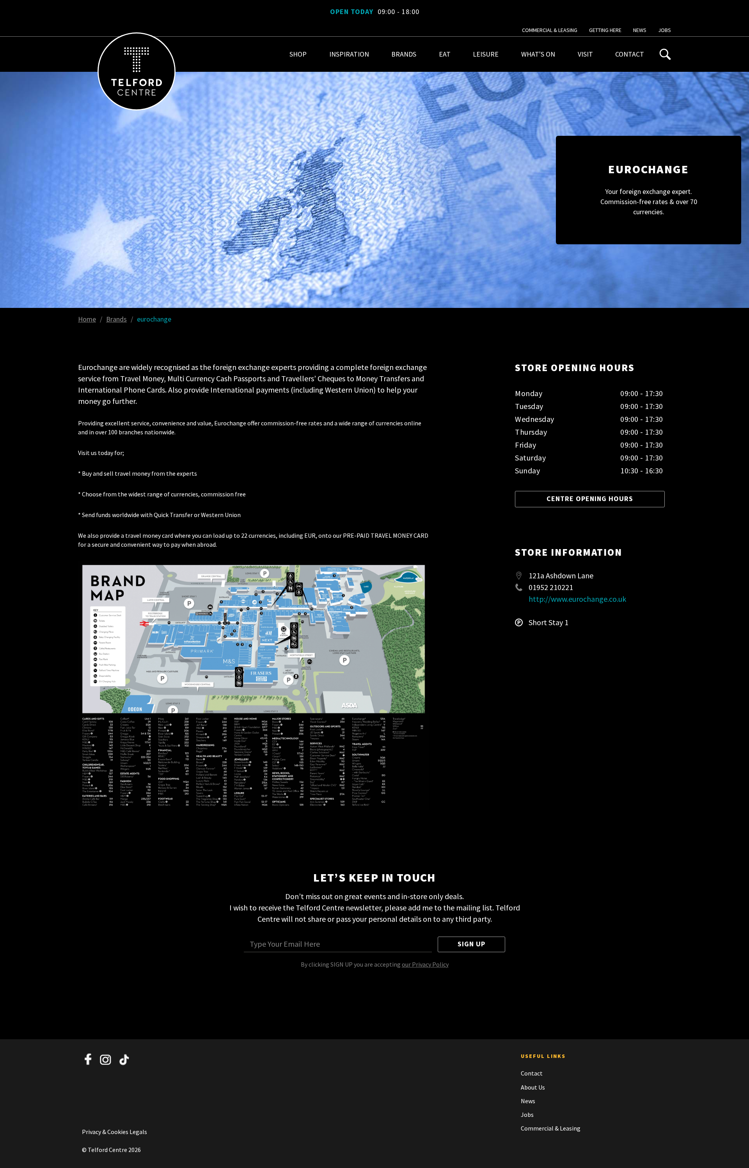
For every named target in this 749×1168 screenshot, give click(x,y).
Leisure (486, 54)
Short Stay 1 (548, 622)
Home (87, 319)
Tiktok (124, 1059)
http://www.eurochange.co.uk (577, 599)
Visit (585, 54)
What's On (538, 54)
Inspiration (349, 54)
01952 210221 (551, 587)
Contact (629, 54)
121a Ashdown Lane (561, 576)
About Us (533, 1087)
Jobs (664, 30)
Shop (298, 54)
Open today (374, 11)
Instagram (106, 1059)
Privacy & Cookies (106, 1132)
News (639, 30)
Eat (445, 54)
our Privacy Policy (425, 964)
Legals (138, 1132)
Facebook (88, 1059)
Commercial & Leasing (549, 30)
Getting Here (605, 30)
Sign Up (471, 943)
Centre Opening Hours (590, 498)
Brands (403, 54)
